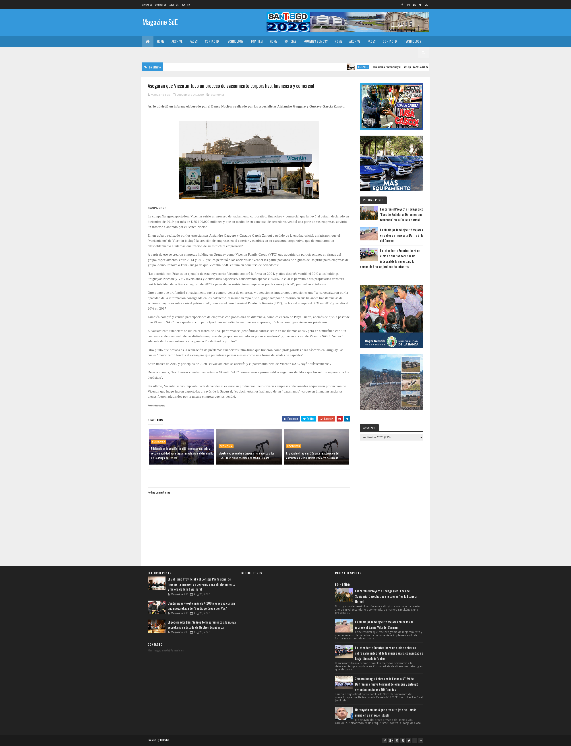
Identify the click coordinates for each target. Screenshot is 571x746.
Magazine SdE (160, 22)
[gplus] (390, 740)
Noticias (290, 41)
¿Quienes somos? (316, 41)
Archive (177, 41)
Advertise (147, 4)
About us (174, 4)
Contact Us (160, 4)
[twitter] (420, 4)
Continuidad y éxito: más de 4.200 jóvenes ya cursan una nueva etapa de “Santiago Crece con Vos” (201, 606)
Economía (217, 95)
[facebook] (402, 4)
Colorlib (164, 740)
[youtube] (426, 4)
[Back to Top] (420, 740)
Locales (339, 66)
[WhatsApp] (414, 740)
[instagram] (408, 4)
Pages (194, 41)
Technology (235, 41)
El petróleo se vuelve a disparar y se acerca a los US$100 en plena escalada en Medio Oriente (246, 455)
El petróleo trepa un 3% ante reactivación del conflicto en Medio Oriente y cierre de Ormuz (312, 455)
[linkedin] (414, 4)
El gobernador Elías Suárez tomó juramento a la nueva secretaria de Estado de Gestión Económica (202, 625)
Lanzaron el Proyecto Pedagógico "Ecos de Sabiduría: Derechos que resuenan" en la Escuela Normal (401, 214)
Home (160, 41)
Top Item (186, 4)
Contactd (212, 41)
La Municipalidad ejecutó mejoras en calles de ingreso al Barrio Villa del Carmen (401, 235)
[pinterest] (402, 740)
